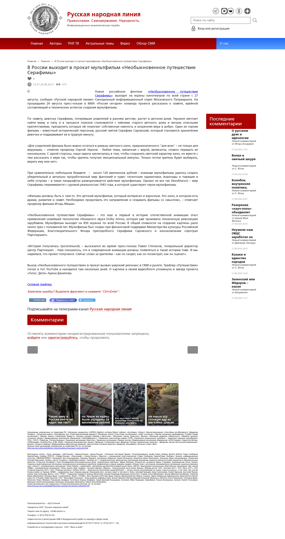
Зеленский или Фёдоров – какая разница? (243, 283)
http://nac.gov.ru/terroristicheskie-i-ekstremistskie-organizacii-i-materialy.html (57, 448)
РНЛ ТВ (73, 43)
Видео (125, 43)
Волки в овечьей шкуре (244, 157)
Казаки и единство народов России (239, 258)
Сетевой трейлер (39, 284)
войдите (33, 337)
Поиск (255, 20)
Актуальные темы (100, 43)
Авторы (55, 43)
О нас (224, 43)
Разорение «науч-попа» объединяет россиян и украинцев (242, 208)
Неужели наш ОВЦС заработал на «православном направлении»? (244, 233)
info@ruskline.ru (57, 511)
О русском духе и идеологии (240, 134)
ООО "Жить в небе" (73, 527)
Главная (37, 43)
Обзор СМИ (146, 43)
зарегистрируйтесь (63, 337)
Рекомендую (39, 300)
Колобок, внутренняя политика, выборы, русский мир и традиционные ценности (243, 184)
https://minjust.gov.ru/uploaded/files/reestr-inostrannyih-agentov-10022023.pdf (58, 486)
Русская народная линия (111, 309)
